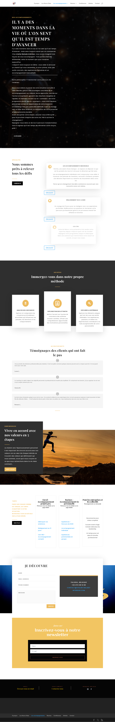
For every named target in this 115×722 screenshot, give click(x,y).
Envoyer (51, 606)
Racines (72, 3)
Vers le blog (10, 469)
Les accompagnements (60, 3)
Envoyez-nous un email (25, 689)
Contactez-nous (57, 689)
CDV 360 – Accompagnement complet (44, 537)
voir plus (17, 523)
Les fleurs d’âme (46, 3)
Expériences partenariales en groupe (67, 537)
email (25, 686)
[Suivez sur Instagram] (87, 689)
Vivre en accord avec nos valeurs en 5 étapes (20, 435)
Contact (97, 3)
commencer (17, 183)
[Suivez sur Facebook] (91, 689)
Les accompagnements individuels (76, 166)
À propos (36, 3)
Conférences (82, 3)
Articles (90, 3)
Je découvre (17, 136)
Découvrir (49, 193)
